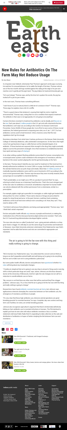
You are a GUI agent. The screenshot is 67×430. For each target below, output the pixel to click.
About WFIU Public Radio (30, 389)
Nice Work (41, 405)
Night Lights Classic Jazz (43, 407)
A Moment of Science (42, 400)
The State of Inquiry (43, 412)
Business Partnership (57, 391)
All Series (41, 388)
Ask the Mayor (29, 416)
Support (54, 385)
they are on (58, 121)
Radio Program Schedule (29, 392)
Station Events (29, 401)
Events (40, 417)
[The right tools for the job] (7, 352)
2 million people (25, 123)
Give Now (59, 3)
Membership (55, 390)
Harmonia (41, 394)
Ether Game (41, 391)
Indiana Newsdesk (30, 413)
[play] (4, 9)
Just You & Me (42, 395)
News (26, 407)
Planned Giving (56, 400)
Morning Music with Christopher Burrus (43, 403)
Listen (40, 385)
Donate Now (55, 388)
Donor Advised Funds (57, 397)
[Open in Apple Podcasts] (28, 55)
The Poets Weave (43, 409)
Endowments (55, 398)
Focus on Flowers (43, 393)
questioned (49, 263)
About (26, 385)
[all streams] (64, 8)
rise (7, 123)
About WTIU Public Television (30, 395)
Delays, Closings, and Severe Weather (30, 411)
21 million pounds (53, 169)
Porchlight (41, 411)
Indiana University (7, 396)
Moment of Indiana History (43, 398)
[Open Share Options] (45, 55)
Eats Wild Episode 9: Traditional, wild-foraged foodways (31, 336)
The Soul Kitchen (43, 414)
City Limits (28, 417)
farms (44, 289)
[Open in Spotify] (24, 55)
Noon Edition (28, 414)
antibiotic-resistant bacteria (29, 289)
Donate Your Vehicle (57, 393)
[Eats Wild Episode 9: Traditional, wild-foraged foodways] (7, 339)
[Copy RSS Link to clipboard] (19, 55)
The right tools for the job (21, 349)
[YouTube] (32, 55)
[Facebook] (41, 55)
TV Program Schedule (28, 398)
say (28, 213)
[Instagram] (37, 55)
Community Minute (30, 418)
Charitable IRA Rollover (56, 395)
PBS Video (28, 400)
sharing (25, 151)
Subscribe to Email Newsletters (30, 403)
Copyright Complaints (8, 397)
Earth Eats (8, 323)
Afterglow (41, 390)
